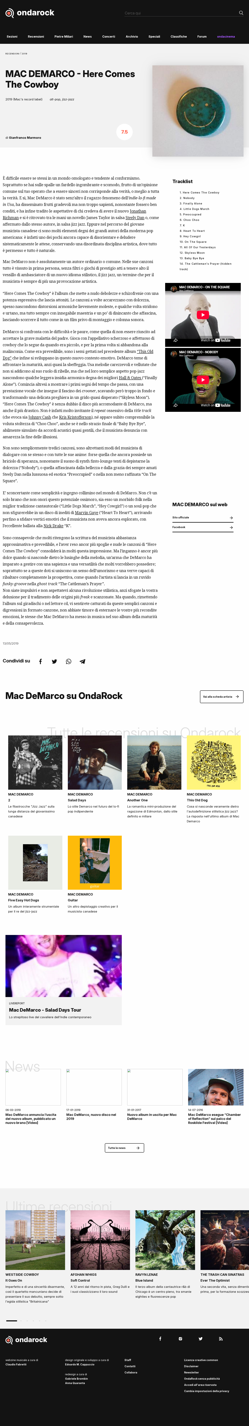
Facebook (178, 527)
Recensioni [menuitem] (36, 36)
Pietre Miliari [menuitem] (64, 36)
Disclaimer (191, 1366)
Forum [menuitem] (202, 36)
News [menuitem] (87, 36)
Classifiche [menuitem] (179, 36)
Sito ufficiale (180, 517)
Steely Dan (135, 217)
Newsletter (191, 1372)
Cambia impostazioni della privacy (206, 1391)
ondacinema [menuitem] (226, 36)
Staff (127, 1360)
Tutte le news (117, 1147)
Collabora (130, 1372)
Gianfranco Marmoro (25, 137)
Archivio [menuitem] (132, 36)
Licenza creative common (201, 1360)
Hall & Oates (130, 377)
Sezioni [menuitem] (12, 36)
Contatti (129, 1366)
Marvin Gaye (86, 512)
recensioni (12, 53)
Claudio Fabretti (15, 1364)
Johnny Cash (39, 417)
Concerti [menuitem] (108, 36)
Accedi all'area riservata (200, 1384)
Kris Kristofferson (75, 417)
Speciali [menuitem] (154, 36)
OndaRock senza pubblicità (202, 1378)
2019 (25, 53)
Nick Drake (53, 525)
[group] (35, 1258)
